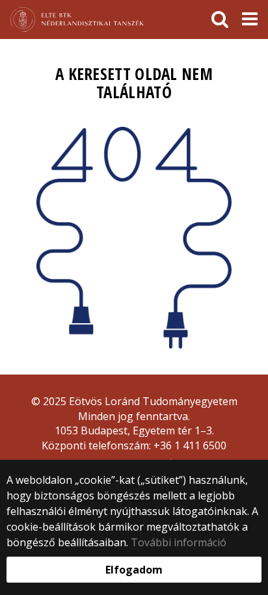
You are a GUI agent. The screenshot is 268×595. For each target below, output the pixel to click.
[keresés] (219, 19)
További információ (178, 542)
